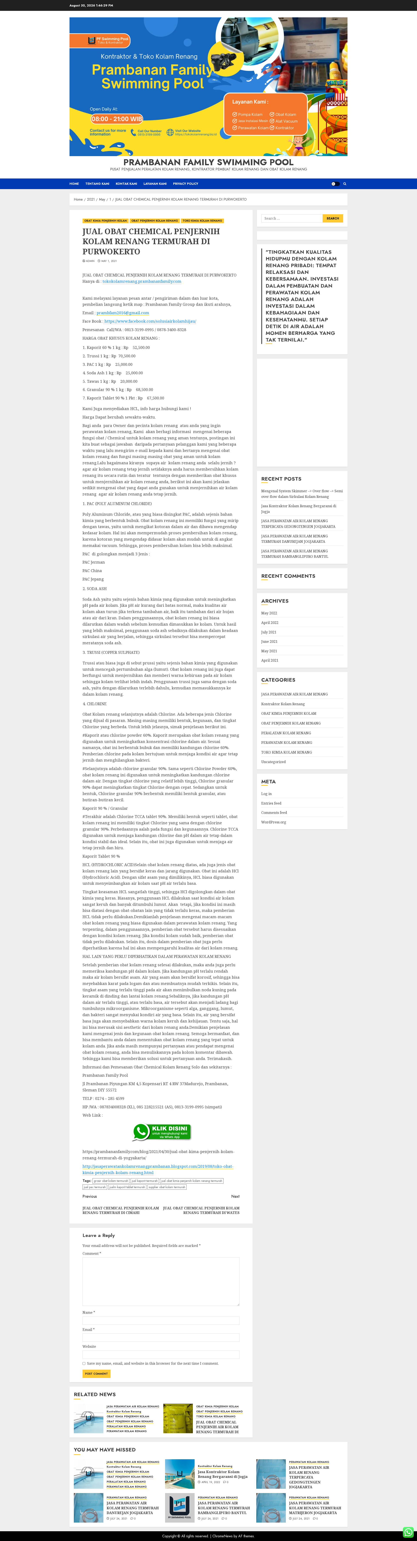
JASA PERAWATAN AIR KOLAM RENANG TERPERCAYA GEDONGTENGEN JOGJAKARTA (309, 1477)
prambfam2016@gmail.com (123, 312)
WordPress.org (273, 822)
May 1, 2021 (109, 261)
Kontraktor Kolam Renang (124, 1411)
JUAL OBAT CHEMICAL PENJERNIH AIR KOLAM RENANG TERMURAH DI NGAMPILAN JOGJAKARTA (219, 1429)
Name (89, 1312)
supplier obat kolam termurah (167, 1187)
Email (89, 1329)
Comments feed (274, 812)
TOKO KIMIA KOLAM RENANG (202, 221)
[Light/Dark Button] (335, 184)
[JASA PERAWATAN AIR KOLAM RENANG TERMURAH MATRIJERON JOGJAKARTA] (271, 1508)
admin (90, 261)
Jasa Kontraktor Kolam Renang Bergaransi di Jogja (223, 1474)
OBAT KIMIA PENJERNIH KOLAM (105, 221)
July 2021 (268, 632)
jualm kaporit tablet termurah (127, 1187)
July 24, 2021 (118, 1519)
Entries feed (271, 803)
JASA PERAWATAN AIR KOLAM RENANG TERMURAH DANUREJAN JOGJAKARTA (294, 539)
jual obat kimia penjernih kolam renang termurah (191, 1181)
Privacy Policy (185, 184)
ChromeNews (222, 1536)
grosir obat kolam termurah (111, 1181)
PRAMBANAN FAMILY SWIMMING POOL (208, 162)
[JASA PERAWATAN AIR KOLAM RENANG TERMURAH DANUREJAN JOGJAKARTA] (88, 1508)
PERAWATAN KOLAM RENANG (127, 1431)
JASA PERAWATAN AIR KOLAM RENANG (133, 1406)
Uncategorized (273, 761)
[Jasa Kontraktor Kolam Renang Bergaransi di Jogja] (180, 1474)
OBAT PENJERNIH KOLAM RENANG (154, 221)
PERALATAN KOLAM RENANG (126, 1426)
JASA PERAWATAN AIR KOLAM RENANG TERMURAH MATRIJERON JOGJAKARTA (315, 1508)
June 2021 (269, 641)
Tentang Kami (97, 184)
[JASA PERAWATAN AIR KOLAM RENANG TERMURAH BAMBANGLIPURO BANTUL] (180, 1508)
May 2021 (269, 651)
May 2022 (269, 613)
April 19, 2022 (211, 1482)
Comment (92, 1253)
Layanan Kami (155, 184)
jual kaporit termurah (145, 1181)
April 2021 (269, 660)
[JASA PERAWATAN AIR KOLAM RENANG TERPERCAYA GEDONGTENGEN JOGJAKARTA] (271, 1474)
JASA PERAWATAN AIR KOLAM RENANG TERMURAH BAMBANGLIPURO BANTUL (224, 1508)
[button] (345, 184)
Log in (266, 793)
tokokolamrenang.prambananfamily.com (142, 281)
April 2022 (269, 622)
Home (74, 184)
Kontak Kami (126, 184)
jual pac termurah (95, 1187)
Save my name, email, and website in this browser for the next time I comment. (153, 1363)
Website (89, 1346)
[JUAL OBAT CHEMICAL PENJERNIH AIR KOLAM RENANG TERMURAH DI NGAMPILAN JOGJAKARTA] (178, 1418)
